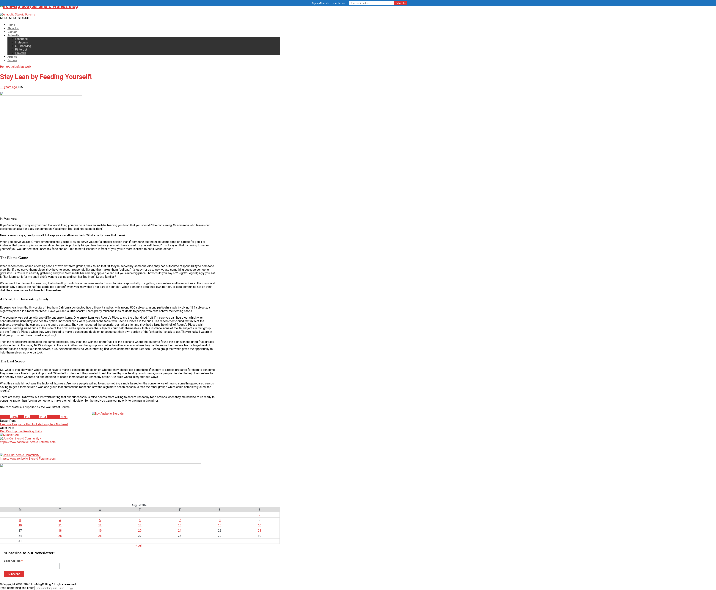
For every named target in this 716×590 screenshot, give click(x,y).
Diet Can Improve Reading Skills (21, 431)
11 (60, 525)
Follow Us (13, 35)
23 (259, 530)
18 (60, 530)
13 (140, 525)
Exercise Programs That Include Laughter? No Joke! (34, 424)
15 (219, 525)
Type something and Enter (17, 588)
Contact (12, 31)
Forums (12, 60)
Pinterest (21, 49)
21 (179, 530)
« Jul (138, 545)
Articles (12, 56)
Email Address (13, 561)
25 (60, 536)
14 (179, 525)
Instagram (21, 42)
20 (140, 530)
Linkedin (20, 53)
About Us (13, 28)
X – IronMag (23, 46)
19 (100, 530)
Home (11, 24)
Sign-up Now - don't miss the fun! (329, 3)
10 (20, 525)
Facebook (21, 39)
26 (100, 536)
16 (259, 525)
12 (100, 525)
